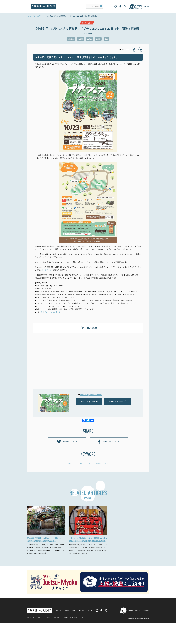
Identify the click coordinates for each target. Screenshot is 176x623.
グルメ (67, 610)
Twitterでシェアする (70, 441)
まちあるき (30, 617)
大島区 (89, 39)
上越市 (81, 39)
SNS (82, 617)
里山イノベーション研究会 (50, 312)
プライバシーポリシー (70, 617)
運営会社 (56, 617)
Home (29, 16)
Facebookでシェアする (111, 441)
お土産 (90, 610)
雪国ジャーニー (43, 6)
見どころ (58, 610)
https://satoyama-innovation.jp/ (91, 395)
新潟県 (98, 39)
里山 (106, 39)
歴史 (73, 610)
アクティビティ (37, 16)
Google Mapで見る (88, 401)
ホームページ (46, 270)
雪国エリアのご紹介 (43, 617)
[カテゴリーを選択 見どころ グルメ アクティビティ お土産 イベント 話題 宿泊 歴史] (94, 6)
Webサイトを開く (116, 401)
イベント (71, 39)
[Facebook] (84, 420)
